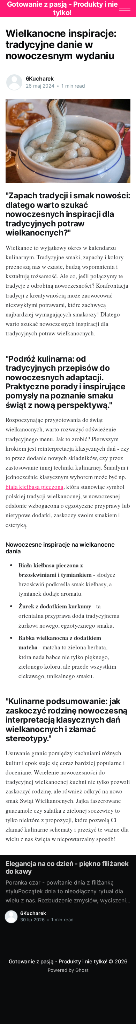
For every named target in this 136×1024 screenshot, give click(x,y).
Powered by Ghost (68, 970)
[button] (124, 8)
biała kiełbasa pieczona (34, 487)
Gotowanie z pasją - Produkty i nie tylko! (58, 961)
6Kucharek (40, 78)
